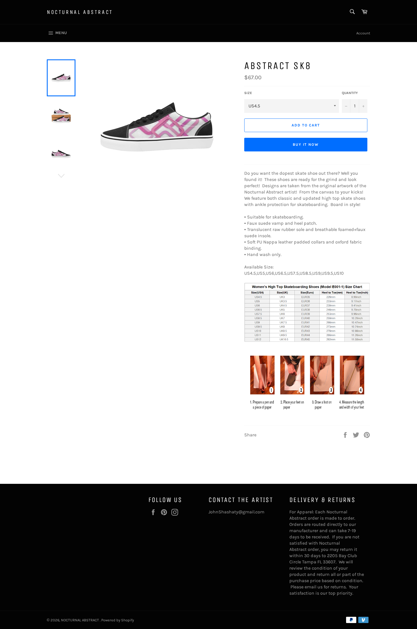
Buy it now (306, 144)
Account (363, 33)
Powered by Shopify (117, 620)
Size (248, 93)
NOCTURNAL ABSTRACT (80, 12)
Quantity (350, 93)
